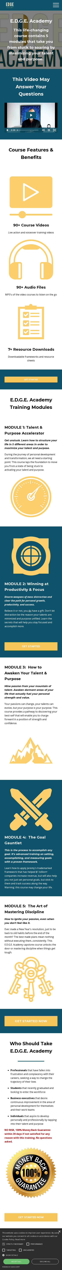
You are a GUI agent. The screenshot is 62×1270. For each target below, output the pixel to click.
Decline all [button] (45, 1261)
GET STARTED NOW (31, 1021)
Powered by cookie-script (11, 1267)
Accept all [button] (16, 1261)
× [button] (59, 1232)
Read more (20, 1239)
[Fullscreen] (54, 130)
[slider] (28, 130)
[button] (31, 1255)
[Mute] (43, 130)
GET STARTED (31, 379)
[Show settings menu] (49, 130)
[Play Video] (7, 130)
